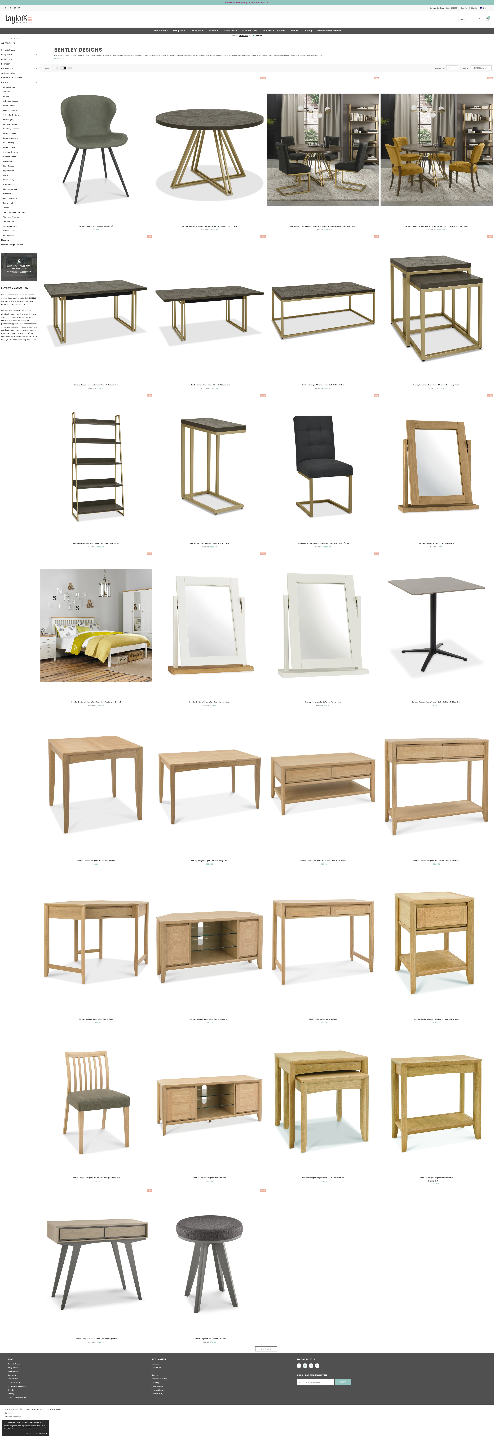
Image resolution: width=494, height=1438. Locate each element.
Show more (266, 1349)
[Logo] (19, 19)
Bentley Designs (17, 39)
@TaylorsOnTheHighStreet (258, 2)
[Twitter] (11, 7)
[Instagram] (15, 7)
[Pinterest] (19, 7)
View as (46, 68)
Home (7, 39)
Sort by (466, 68)
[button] (433, 1181)
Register (464, 8)
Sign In (474, 8)
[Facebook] (6, 7)
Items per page (439, 68)
